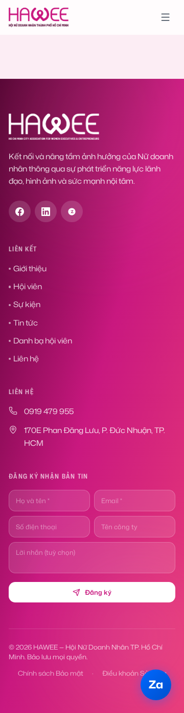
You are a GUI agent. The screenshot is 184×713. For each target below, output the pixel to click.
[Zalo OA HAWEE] (72, 212)
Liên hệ (26, 358)
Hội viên (27, 286)
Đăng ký (98, 592)
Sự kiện (26, 304)
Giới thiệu (30, 268)
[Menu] (165, 17)
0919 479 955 (49, 411)
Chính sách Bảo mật (50, 673)
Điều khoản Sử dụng (134, 673)
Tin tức (25, 322)
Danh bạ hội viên (42, 340)
